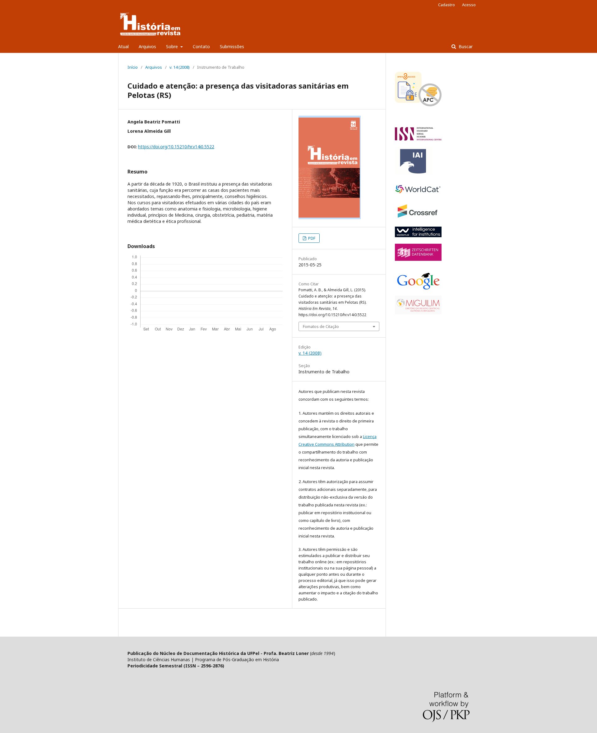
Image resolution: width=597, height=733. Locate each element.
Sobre (172, 46)
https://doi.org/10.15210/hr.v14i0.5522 (176, 147)
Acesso (469, 4)
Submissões (232, 46)
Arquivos (147, 46)
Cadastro (446, 4)
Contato (201, 46)
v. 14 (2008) (179, 67)
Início (132, 67)
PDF (311, 238)
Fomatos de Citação (321, 326)
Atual (123, 46)
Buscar (465, 46)
